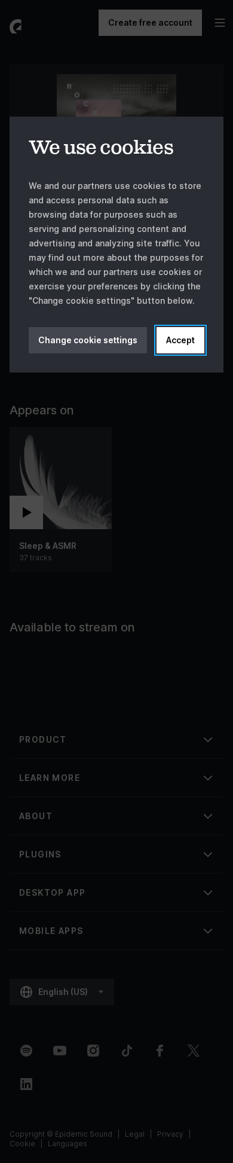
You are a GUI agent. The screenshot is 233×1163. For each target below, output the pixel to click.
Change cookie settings (87, 340)
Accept (180, 340)
